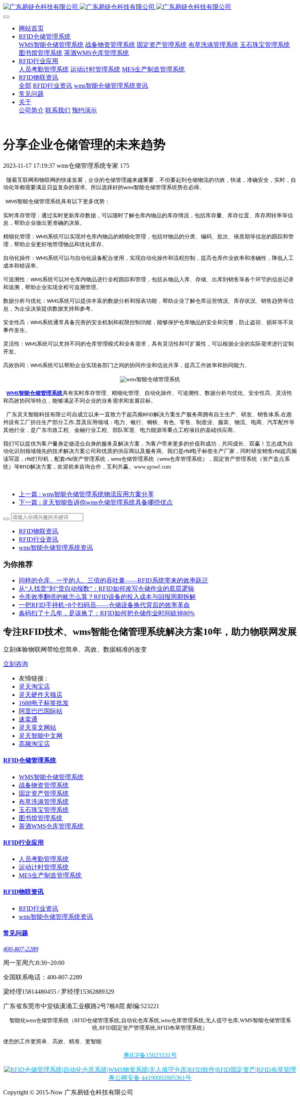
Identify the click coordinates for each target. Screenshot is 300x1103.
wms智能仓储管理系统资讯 (56, 547)
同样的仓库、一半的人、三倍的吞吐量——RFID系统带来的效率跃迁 (113, 580)
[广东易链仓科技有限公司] (150, 7)
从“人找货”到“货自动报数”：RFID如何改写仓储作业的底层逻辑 (106, 588)
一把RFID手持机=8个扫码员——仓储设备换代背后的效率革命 (104, 605)
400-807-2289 (20, 949)
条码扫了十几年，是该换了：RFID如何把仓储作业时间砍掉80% (107, 613)
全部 (25, 85)
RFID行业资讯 (38, 539)
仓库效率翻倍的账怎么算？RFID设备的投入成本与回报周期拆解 (107, 596)
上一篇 (86, 494)
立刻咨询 (15, 664)
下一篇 (96, 502)
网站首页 (31, 28)
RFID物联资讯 (38, 531)
